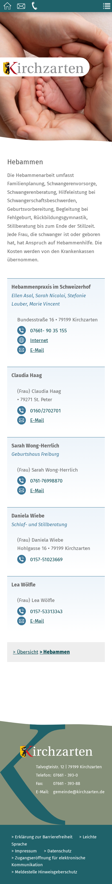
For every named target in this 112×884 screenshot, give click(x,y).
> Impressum (24, 851)
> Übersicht (25, 652)
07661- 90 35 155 (48, 331)
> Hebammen (55, 652)
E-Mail (37, 350)
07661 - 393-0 (65, 775)
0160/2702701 (45, 411)
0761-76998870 (46, 481)
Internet (39, 340)
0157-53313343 (46, 611)
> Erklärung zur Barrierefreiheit (41, 836)
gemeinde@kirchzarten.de (79, 791)
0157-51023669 (46, 559)
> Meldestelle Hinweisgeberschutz (44, 872)
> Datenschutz (58, 851)
